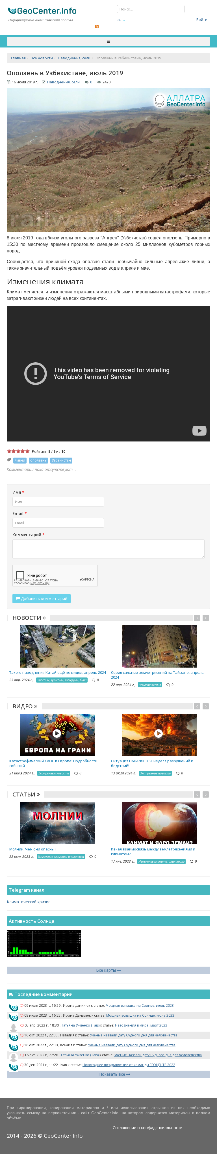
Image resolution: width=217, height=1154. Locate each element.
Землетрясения (150, 685)
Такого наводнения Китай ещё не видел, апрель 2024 (57, 672)
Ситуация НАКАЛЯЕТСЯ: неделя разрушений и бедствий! (152, 763)
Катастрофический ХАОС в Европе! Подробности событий (53, 763)
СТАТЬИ (24, 794)
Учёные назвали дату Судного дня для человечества (133, 1035)
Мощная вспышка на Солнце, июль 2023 (140, 1005)
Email (19, 513)
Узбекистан (61, 460)
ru (119, 19)
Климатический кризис (28, 901)
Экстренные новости (53, 773)
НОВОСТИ (27, 618)
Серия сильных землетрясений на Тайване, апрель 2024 (157, 675)
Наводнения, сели (63, 82)
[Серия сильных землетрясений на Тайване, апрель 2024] (159, 646)
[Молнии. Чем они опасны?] (57, 822)
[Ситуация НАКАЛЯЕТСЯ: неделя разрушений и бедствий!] (159, 734)
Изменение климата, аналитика (61, 856)
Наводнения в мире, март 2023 (141, 1025)
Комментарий (28, 534)
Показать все (112, 1074)
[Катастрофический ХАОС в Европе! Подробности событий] (57, 734)
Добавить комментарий (43, 598)
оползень (38, 460)
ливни (20, 460)
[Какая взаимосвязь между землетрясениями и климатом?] (159, 822)
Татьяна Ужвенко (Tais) (80, 1025)
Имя (18, 492)
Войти (201, 19)
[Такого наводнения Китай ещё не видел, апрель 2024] (57, 646)
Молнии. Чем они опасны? (32, 849)
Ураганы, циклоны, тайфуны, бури (61, 680)
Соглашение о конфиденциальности (148, 1127)
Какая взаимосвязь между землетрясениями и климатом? (153, 851)
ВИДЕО (23, 706)
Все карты (106, 970)
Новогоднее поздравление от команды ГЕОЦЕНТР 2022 (129, 1064)
